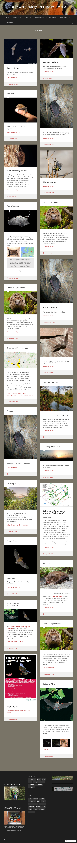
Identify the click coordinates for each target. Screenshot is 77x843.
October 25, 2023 (49, 144)
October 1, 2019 (13, 531)
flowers (43, 801)
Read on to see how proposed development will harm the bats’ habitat (20, 394)
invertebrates (42, 804)
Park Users (31, 787)
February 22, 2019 (13, 648)
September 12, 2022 (50, 322)
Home (7, 17)
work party (31, 812)
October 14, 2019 (13, 474)
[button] (47, 743)
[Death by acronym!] (20, 498)
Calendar (28, 17)
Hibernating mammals (52, 202)
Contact (63, 17)
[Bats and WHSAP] (56, 704)
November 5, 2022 (50, 253)
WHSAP (35, 809)
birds (30, 798)
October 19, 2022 (13, 278)
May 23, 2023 (12, 196)
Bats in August (13, 541)
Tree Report (9, 22)
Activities (51, 17)
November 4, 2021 (13, 338)
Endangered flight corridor (17, 348)
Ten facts (10, 94)
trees (44, 806)
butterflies (42, 798)
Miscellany (39, 784)
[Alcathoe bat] (56, 578)
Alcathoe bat (48, 563)
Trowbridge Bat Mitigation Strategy (14, 604)
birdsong (35, 798)
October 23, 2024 (13, 84)
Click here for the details (15, 642)
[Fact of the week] (20, 221)
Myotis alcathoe (57, 596)
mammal (38, 806)
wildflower (41, 809)
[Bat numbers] (20, 437)
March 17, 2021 (49, 372)
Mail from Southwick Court (53, 382)
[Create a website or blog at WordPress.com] (4, 839)
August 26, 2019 (49, 554)
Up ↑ (72, 839)
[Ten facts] (20, 110)
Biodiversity (39, 17)
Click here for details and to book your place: (18, 711)
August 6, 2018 (49, 756)
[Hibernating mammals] (56, 217)
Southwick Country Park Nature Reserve (38, 7)
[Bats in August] (20, 559)
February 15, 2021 (49, 437)
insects (35, 804)
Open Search (71, 22)
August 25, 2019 (13, 594)
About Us (16, 17)
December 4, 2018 (49, 674)
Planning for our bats (51, 446)
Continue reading (13, 78)
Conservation (32, 779)
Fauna (38, 779)
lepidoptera (31, 806)
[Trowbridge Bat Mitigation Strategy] (20, 615)
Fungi (30, 782)
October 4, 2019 (49, 477)
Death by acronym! (14, 483)
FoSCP (30, 804)
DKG (38, 801)
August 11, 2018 (13, 719)
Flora (43, 779)
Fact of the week (13, 206)
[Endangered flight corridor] (20, 360)
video (30, 809)
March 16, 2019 (49, 614)
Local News (41, 782)
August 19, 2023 (13, 138)
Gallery (35, 782)
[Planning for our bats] (56, 455)
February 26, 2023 (49, 192)
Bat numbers (12, 411)
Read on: (45, 749)
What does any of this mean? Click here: (20, 525)
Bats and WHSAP (49, 684)
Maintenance (32, 784)
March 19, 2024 (49, 78)
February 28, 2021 (13, 401)
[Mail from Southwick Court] (56, 398)
